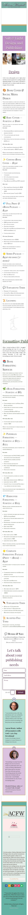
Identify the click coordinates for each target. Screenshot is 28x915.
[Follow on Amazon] (9, 885)
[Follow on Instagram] (15, 885)
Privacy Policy (13, 908)
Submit (20, 692)
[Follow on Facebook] (6, 885)
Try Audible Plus (14, 879)
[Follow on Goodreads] (12, 885)
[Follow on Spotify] (22, 885)
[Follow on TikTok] (18, 885)
